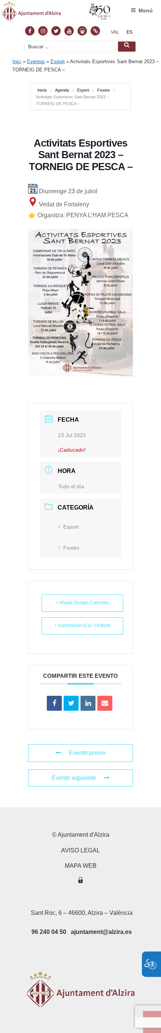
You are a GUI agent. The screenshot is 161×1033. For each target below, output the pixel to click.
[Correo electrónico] (104, 703)
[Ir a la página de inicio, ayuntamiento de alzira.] (56, 13)
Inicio (42, 90)
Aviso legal (80, 850)
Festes (103, 90)
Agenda (62, 90)
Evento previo (87, 753)
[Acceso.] (80, 881)
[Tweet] (71, 703)
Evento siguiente (74, 778)
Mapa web (81, 866)
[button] (127, 46)
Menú (146, 10)
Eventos (36, 61)
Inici (16, 61)
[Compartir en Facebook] (54, 703)
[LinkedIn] (87, 703)
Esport (58, 61)
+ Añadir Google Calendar (82, 602)
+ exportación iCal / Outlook (82, 625)
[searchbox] (80, 46)
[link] (115, 32)
